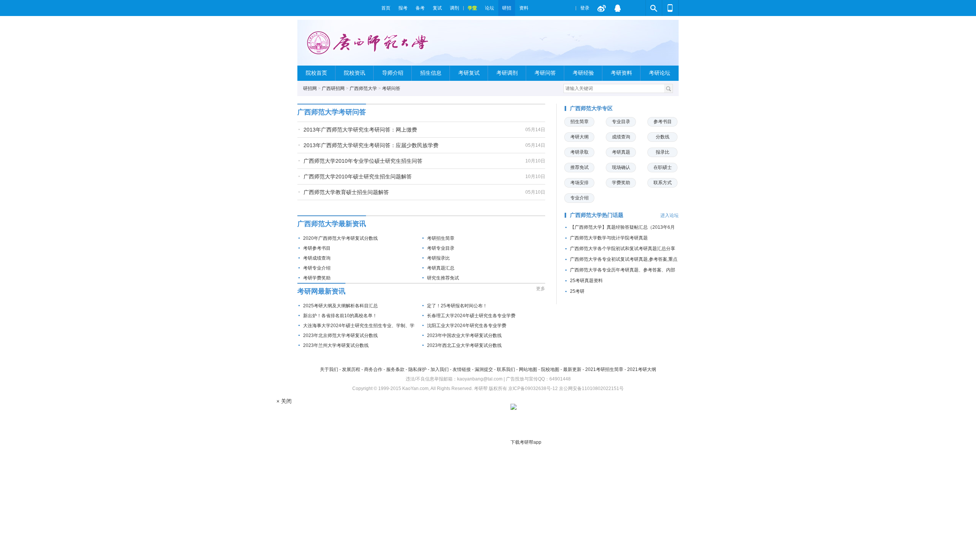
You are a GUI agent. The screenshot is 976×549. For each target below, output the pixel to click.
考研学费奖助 (317, 278)
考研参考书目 (317, 248)
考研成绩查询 (317, 258)
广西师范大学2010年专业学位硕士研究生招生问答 (362, 161)
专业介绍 (579, 198)
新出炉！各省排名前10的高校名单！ (340, 315)
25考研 (577, 291)
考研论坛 (659, 73)
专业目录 (621, 121)
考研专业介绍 (317, 268)
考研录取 (579, 152)
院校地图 (550, 369)
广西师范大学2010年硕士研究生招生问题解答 (357, 176)
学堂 (472, 8)
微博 (602, 8)
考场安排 (579, 182)
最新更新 (572, 369)
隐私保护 (417, 369)
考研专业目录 (440, 248)
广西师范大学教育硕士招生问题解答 (346, 192)
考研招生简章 (440, 238)
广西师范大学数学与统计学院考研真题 (609, 238)
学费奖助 (621, 182)
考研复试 (469, 73)
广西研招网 (333, 88)
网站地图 (528, 369)
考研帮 (337, 8)
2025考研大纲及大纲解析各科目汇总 (340, 305)
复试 (437, 8)
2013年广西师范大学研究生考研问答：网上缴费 (360, 130)
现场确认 (621, 167)
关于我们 (329, 369)
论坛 (489, 8)
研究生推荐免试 (443, 278)
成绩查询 (621, 137)
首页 (385, 8)
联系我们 (506, 369)
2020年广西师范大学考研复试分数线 (340, 238)
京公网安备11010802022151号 (591, 388)
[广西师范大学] (369, 46)
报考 (403, 8)
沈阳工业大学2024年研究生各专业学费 (466, 325)
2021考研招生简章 (604, 369)
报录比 (662, 152)
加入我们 (439, 369)
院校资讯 (354, 73)
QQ (618, 8)
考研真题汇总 (440, 268)
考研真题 (621, 152)
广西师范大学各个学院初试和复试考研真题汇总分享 (622, 248)
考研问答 (545, 73)
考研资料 (621, 73)
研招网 (310, 88)
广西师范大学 (363, 88)
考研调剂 (507, 73)
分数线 (662, 137)
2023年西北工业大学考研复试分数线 (464, 345)
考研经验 (583, 73)
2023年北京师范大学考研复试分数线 (340, 335)
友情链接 (462, 369)
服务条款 (395, 369)
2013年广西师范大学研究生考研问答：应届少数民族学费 (370, 145)
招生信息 (430, 73)
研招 (506, 8)
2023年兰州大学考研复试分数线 (336, 345)
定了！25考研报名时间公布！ (457, 305)
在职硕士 (662, 167)
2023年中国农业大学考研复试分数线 (464, 335)
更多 (540, 288)
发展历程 (351, 369)
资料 (523, 8)
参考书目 (662, 121)
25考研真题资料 (586, 280)
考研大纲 (579, 137)
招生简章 (579, 121)
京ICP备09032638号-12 (533, 388)
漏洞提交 (484, 369)
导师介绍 (392, 73)
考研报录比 (438, 258)
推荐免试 (579, 167)
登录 (584, 8)
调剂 (454, 8)
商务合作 (373, 369)
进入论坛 (669, 215)
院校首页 (316, 73)
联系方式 (662, 182)
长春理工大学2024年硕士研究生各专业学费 (471, 315)
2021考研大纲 (641, 369)
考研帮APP (670, 8)
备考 (420, 8)
